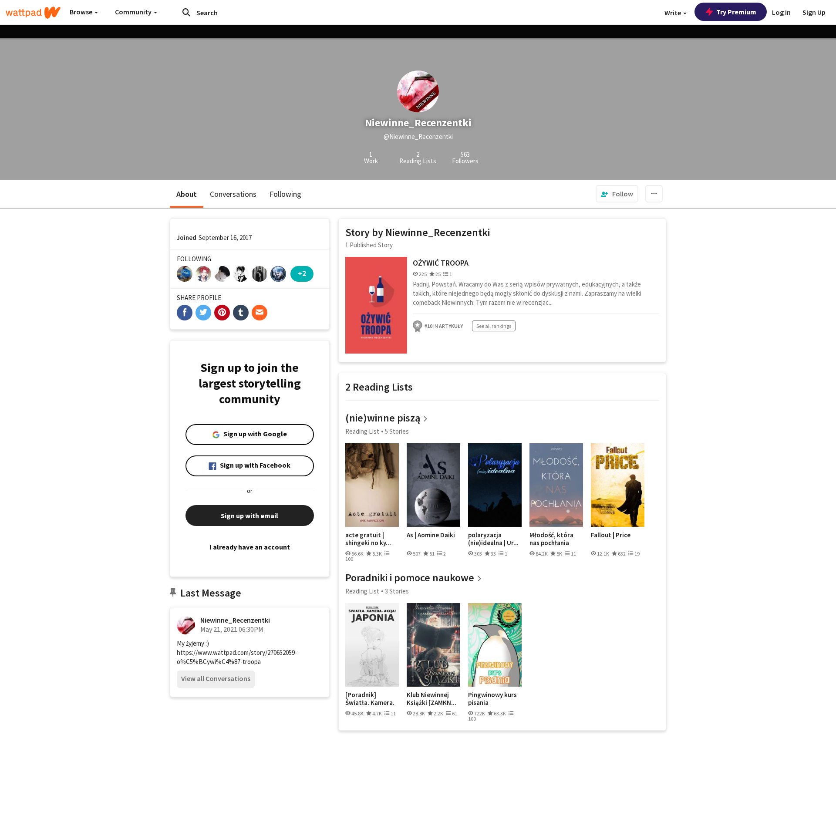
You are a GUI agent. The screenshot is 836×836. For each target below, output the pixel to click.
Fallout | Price (610, 535)
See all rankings (493, 326)
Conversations (233, 194)
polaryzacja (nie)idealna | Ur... (493, 538)
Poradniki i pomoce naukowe (409, 577)
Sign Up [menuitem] (814, 12)
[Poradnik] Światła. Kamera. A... (369, 698)
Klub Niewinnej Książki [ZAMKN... (431, 698)
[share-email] (259, 312)
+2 (302, 273)
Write (673, 12)
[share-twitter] (203, 312)
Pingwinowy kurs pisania (492, 698)
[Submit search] (186, 12)
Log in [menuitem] (781, 12)
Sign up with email (249, 515)
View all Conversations (215, 678)
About (186, 194)
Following (285, 194)
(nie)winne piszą (382, 418)
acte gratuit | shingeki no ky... (368, 538)
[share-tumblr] (241, 312)
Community (134, 11)
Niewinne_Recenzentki (235, 620)
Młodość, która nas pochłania (551, 538)
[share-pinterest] (222, 312)
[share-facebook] (184, 312)
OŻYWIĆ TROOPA (441, 263)
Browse (82, 11)
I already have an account (249, 547)
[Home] (33, 12)
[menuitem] (617, 193)
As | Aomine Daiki (431, 535)
